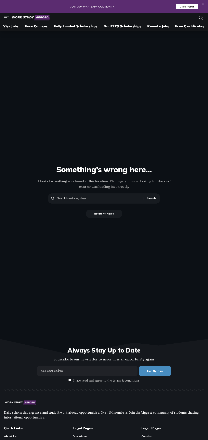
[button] (7, 17)
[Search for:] (98, 198)
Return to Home (104, 214)
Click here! (187, 7)
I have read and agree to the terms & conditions (106, 380)
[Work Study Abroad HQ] (30, 17)
